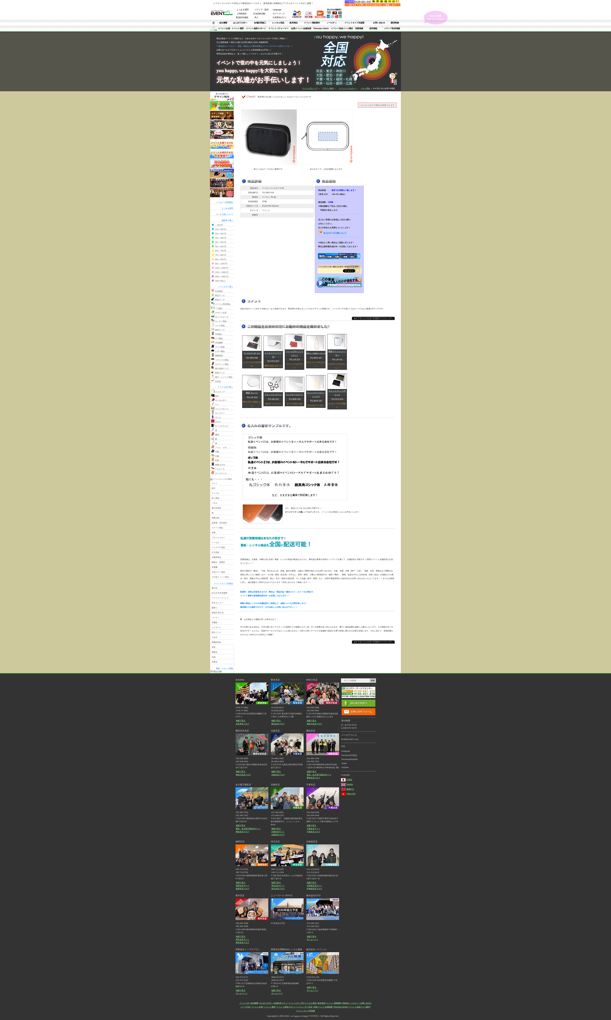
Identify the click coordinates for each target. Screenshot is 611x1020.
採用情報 (373, 28)
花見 (213, 647)
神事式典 (215, 518)
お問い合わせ (379, 22)
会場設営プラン (280, 1003)
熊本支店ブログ (242, 942)
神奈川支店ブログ (314, 724)
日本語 (349, 780)
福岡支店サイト (242, 885)
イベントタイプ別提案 (354, 22)
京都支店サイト (278, 832)
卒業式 (214, 662)
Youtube (345, 767)
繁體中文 (350, 789)
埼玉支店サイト (278, 885)
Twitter (344, 763)
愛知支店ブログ (313, 778)
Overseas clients (321, 28)
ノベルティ (332, 22)
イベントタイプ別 (296, 1003)
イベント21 (244, 1003)
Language (277, 10)
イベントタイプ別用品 (223, 583)
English (349, 784)
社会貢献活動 (259, 14)
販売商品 (294, 22)
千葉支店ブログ (313, 832)
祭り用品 (215, 498)
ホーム (213, 23)
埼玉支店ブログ (277, 889)
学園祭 (214, 622)
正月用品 (215, 552)
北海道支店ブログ (314, 889)
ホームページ (312, 939)
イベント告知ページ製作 (342, 28)
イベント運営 (238, 28)
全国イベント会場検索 (301, 28)
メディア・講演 (261, 10)
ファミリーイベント (220, 598)
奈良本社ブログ (242, 724)
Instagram (345, 751)
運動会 (214, 652)
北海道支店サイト (314, 885)
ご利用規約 (241, 14)
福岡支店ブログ (242, 889)
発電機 (214, 567)
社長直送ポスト (280, 17)
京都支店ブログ (277, 835)
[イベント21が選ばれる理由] (320, 17)
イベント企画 (224, 28)
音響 (213, 533)
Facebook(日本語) (349, 755)
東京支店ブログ (277, 724)
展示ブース (216, 632)
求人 (256, 17)
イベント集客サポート (256, 28)
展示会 (214, 588)
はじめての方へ (240, 22)
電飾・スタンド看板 (224, 668)
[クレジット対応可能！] (334, 17)
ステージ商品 (217, 528)
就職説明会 (216, 642)
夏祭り (214, 608)
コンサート (216, 627)
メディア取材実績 (392, 28)
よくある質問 (242, 10)
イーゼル (215, 542)
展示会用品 (216, 508)
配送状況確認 (242, 17)
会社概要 (223, 22)
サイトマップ (279, 14)
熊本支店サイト (242, 939)
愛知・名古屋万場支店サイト (319, 775)
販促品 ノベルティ (351, 1003)
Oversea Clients (341, 1007)
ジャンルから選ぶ (225, 286)
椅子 (213, 488)
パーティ (215, 617)
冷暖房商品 (216, 557)
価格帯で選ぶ (227, 220)
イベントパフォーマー (278, 28)
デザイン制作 (328, 88)
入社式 (214, 637)
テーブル (215, 493)
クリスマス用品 (218, 547)
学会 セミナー (218, 603)
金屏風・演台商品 (219, 523)
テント (214, 483)
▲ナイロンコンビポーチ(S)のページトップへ (373, 318)
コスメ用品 (365, 88)
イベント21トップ (310, 88)
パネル (214, 503)
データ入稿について (224, 214)
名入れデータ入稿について (334, 233)
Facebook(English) (349, 759)
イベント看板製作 (312, 22)
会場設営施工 (260, 22)
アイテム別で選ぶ (225, 387)
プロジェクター (218, 537)
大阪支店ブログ (277, 775)
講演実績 (395, 22)
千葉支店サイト (313, 829)
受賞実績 (359, 28)
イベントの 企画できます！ (435, 17)
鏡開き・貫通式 (218, 562)
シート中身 (213, 28)
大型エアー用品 (218, 572)
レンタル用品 (278, 22)
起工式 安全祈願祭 (219, 593)
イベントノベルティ (347, 88)
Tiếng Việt (351, 794)
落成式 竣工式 (218, 613)
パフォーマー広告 (304, 1007)
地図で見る (240, 721)
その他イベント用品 (220, 577)
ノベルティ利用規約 (224, 202)
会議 (213, 657)
